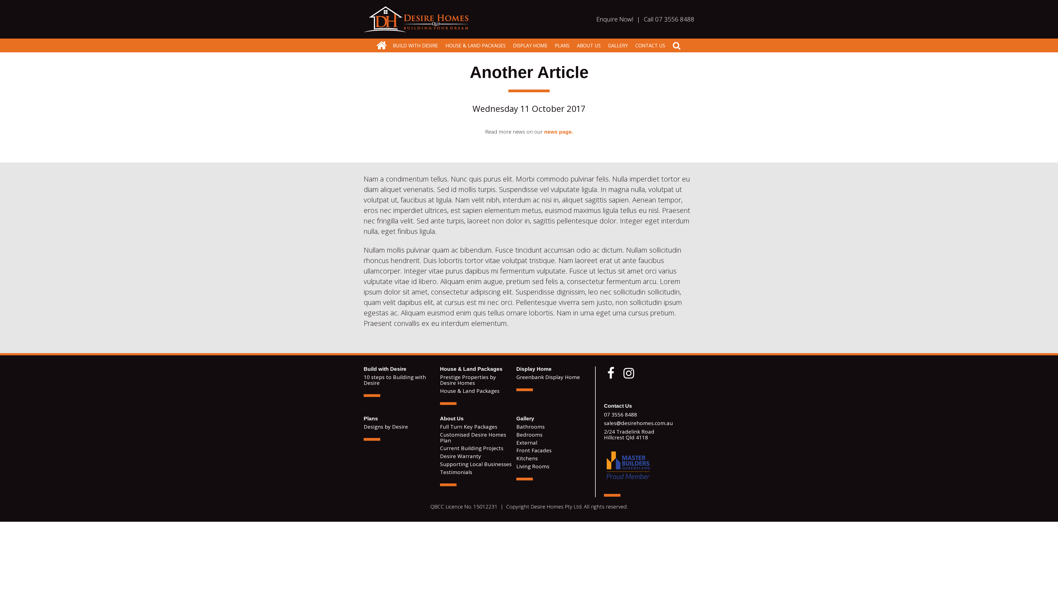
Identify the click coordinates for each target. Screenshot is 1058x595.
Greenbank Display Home (548, 377)
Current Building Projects (471, 448)
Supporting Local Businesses (476, 464)
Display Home (530, 45)
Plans (562, 45)
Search (677, 45)
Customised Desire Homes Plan (473, 437)
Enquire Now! (615, 19)
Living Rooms (532, 466)
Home (416, 19)
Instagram (629, 373)
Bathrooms (530, 426)
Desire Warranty (460, 456)
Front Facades (534, 450)
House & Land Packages (476, 45)
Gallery (618, 45)
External (526, 442)
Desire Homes (381, 45)
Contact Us (650, 45)
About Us (589, 45)
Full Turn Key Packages (468, 426)
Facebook (611, 373)
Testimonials (456, 472)
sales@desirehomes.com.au (638, 423)
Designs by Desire (386, 426)
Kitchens (527, 458)
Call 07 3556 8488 (669, 19)
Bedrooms (529, 434)
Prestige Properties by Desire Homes (468, 380)
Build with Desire (415, 45)
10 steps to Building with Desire (395, 380)
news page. (558, 132)
